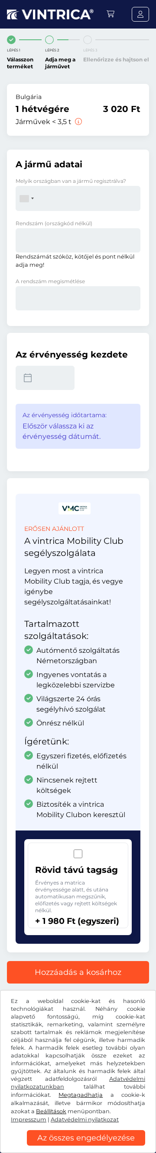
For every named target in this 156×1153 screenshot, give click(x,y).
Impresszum (28, 1119)
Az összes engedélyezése (86, 1138)
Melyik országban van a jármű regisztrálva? (71, 181)
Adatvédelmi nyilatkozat (85, 1119)
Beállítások (51, 1111)
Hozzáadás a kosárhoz (78, 972)
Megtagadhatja (80, 1095)
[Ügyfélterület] (140, 14)
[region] (78, 1146)
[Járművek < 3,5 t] (77, 122)
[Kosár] (110, 14)
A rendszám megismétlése (50, 281)
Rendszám (54, 223)
